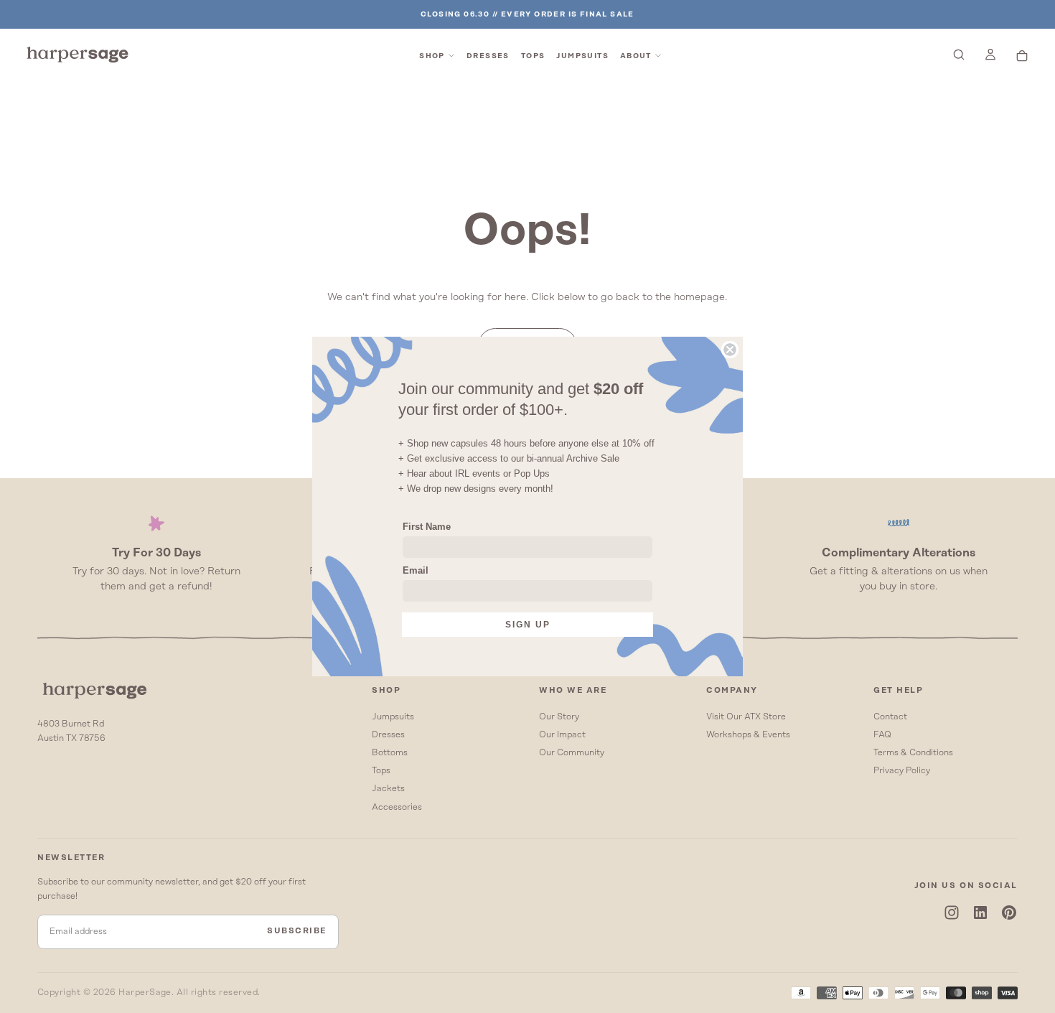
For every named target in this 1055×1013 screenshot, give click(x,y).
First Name (427, 526)
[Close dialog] (730, 349)
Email (415, 570)
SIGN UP (527, 625)
